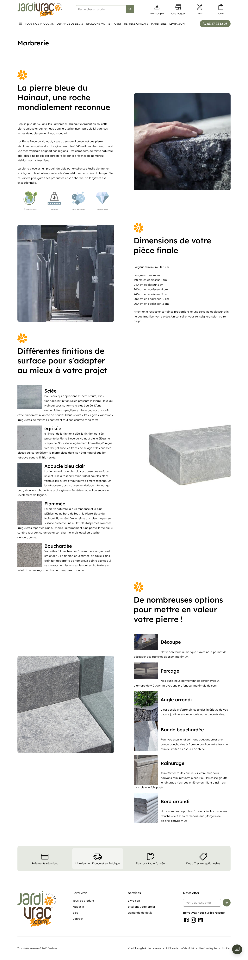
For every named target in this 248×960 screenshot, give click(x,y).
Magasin (78, 906)
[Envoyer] (227, 902)
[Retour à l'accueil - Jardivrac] (40, 9)
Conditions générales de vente (144, 948)
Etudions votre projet (103, 23)
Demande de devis (70, 23)
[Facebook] (186, 920)
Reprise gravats (136, 23)
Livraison (177, 23)
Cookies (226, 948)
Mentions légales (208, 948)
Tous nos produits (39, 23)
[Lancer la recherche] (130, 9)
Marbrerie (158, 23)
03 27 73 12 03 (217, 24)
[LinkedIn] (200, 920)
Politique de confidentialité (180, 948)
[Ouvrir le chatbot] (237, 949)
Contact (78, 918)
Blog (75, 912)
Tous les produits (84, 900)
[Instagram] (193, 920)
